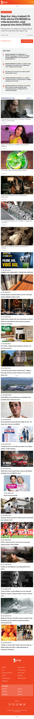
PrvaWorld (5, 694)
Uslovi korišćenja (21, 670)
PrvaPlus (4, 689)
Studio (3, 675)
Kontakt (4, 667)
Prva (3, 670)
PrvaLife (20, 691)
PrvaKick (20, 689)
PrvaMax (4, 691)
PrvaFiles (20, 694)
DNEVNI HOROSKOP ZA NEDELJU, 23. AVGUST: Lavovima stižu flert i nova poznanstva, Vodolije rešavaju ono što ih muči (18, 79)
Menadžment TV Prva (7, 672)
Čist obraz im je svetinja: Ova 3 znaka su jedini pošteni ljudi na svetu (17, 72)
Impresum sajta (21, 667)
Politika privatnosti (22, 678)
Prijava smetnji (21, 672)
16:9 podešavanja (6, 678)
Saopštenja (20, 675)
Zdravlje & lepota (6, 12)
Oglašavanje (5, 681)
